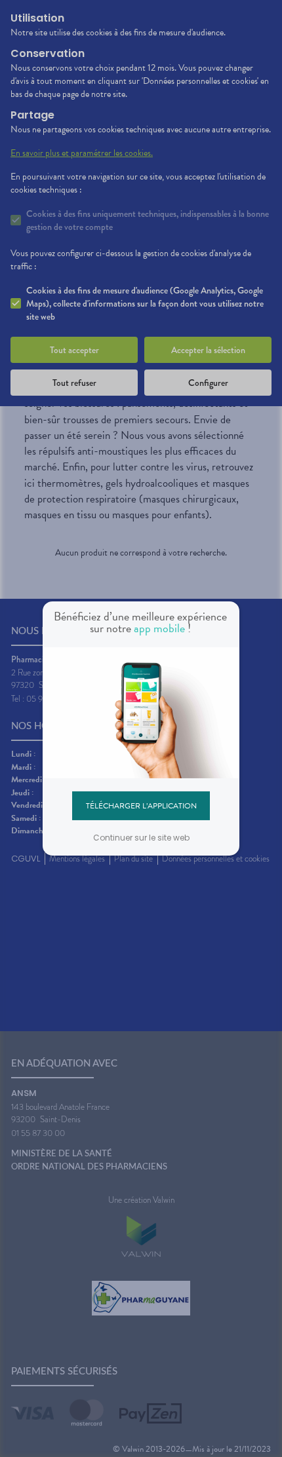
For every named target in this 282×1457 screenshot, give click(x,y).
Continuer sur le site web (141, 837)
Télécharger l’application (141, 805)
